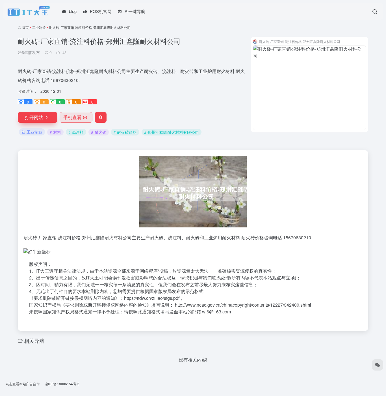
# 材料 (55, 132)
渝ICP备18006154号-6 (62, 383)
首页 (25, 27)
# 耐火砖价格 (125, 132)
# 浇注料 (76, 132)
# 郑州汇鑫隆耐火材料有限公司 (171, 132)
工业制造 (39, 27)
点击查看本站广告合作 (23, 383)
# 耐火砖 (98, 132)
